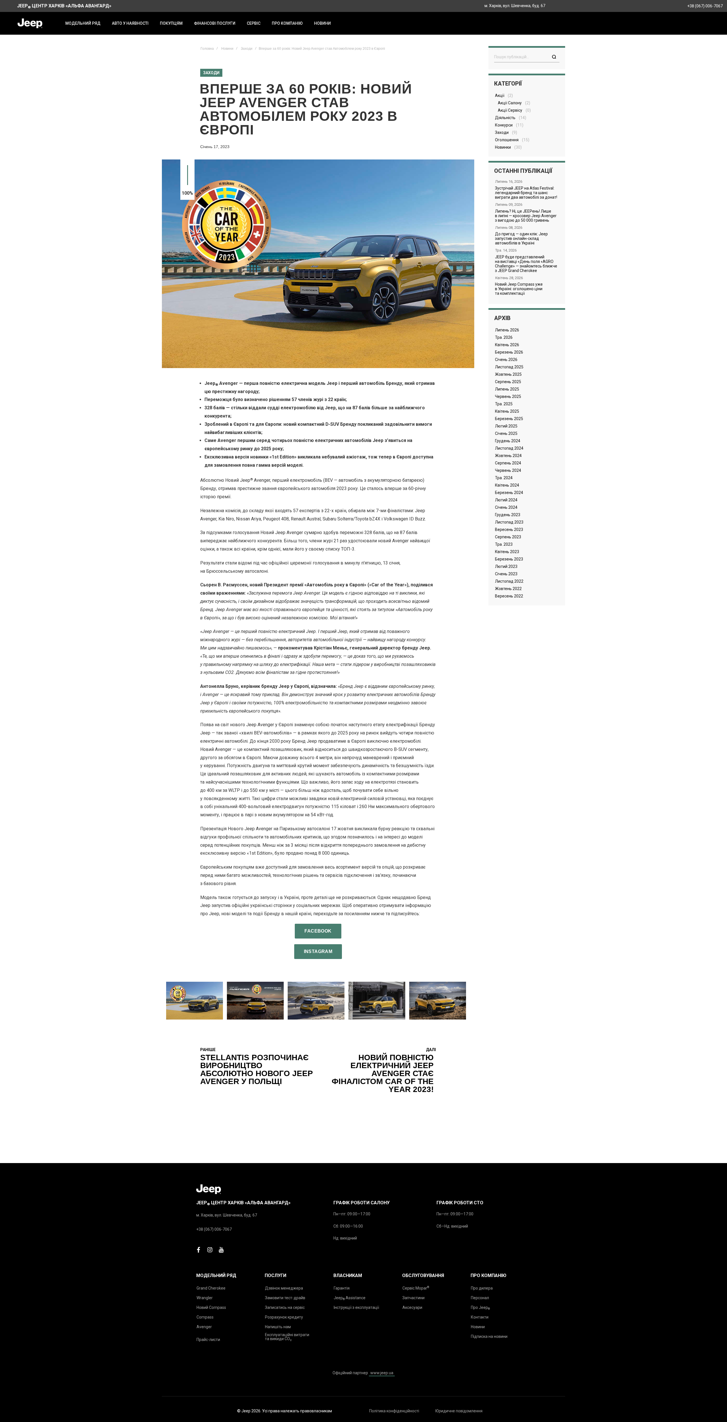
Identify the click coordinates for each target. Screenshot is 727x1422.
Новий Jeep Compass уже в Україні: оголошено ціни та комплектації (519, 289)
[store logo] (30, 23)
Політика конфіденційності (394, 1411)
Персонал (480, 1298)
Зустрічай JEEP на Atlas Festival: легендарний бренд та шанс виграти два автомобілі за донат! (526, 193)
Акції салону (510, 103)
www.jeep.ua (381, 1373)
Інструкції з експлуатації (356, 1307)
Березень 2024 (509, 492)
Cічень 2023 (506, 574)
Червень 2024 (508, 470)
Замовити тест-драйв (285, 1298)
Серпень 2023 (508, 537)
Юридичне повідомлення (458, 1411)
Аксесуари (412, 1307)
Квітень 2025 (507, 411)
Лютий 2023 (506, 566)
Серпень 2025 (508, 381)
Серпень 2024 (508, 463)
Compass (205, 1317)
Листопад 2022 (509, 581)
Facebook (317, 931)
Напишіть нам (278, 1327)
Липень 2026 (507, 330)
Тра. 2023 (504, 544)
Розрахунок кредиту (284, 1317)
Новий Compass (211, 1307)
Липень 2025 (507, 389)
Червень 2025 (508, 396)
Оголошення (507, 140)
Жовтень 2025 (508, 374)
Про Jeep (480, 1307)
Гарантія (342, 1288)
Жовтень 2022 (508, 588)
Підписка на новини (489, 1336)
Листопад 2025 (509, 367)
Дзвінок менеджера (284, 1288)
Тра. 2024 (504, 478)
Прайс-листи (208, 1339)
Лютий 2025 (506, 426)
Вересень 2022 (509, 596)
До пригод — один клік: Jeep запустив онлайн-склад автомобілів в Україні (521, 238)
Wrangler (205, 1298)
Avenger (204, 1327)
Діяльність (505, 117)
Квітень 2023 (507, 551)
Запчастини (413, 1298)
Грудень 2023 (507, 514)
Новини (227, 49)
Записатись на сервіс (285, 1307)
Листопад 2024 (509, 448)
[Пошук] (554, 57)
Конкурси (504, 125)
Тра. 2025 (504, 404)
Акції (499, 95)
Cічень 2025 (506, 433)
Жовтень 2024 (508, 455)
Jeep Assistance (349, 1298)
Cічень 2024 (506, 507)
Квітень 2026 (507, 344)
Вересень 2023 (509, 529)
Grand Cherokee (211, 1288)
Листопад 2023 (509, 522)
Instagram (318, 951)
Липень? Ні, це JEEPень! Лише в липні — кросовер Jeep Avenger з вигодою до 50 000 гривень (526, 216)
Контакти (479, 1317)
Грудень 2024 (507, 441)
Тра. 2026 (504, 337)
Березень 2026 (509, 352)
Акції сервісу (510, 110)
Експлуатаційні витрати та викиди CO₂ (287, 1336)
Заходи (246, 49)
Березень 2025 (509, 418)
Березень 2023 (509, 559)
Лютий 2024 (506, 500)
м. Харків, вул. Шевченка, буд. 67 (514, 5)
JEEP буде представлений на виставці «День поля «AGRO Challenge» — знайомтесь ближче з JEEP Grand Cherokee (526, 264)
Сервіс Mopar (415, 1288)
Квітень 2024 (507, 485)
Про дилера (482, 1288)
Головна (207, 49)
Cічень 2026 (506, 359)
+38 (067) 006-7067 (705, 6)
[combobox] (526, 57)
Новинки (503, 147)
